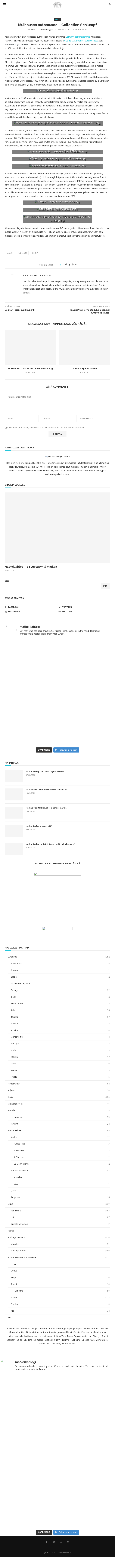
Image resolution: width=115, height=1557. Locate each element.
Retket (59, 1230)
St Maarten (62, 1150)
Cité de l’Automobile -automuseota (81, 40)
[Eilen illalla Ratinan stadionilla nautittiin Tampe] (84, 652)
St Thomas (62, 1157)
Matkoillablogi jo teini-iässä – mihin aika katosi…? (50, 844)
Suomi (60, 1297)
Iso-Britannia (60, 1003)
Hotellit (24, 1332)
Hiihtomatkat (59, 1083)
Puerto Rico (62, 1143)
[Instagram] (61, 1542)
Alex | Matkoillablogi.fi (42, 29)
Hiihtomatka (14, 1332)
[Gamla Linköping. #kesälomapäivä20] (84, 668)
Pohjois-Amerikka (60, 1170)
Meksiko (62, 1177)
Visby (58, 1343)
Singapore (60, 1197)
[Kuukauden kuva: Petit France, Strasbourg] (30, 347)
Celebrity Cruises (47, 1328)
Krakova (85, 1332)
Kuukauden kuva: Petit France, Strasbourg (30, 368)
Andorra (60, 970)
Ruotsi (60, 1284)
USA (62, 1183)
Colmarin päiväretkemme (78, 36)
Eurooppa (59, 956)
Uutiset (60, 1217)
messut (42, 1336)
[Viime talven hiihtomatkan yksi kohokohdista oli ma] (31, 645)
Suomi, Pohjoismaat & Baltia (59, 1257)
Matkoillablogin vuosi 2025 (39, 826)
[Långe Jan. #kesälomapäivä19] (31, 743)
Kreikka (60, 1023)
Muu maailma (59, 1130)
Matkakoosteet (59, 1103)
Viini (59, 1317)
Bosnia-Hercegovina (60, 983)
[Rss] (68, 1542)
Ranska (35, 253)
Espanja (60, 990)
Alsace (9, 253)
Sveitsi (60, 1070)
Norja (60, 1277)
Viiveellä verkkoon (60, 1224)
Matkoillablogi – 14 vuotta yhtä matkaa (31, 566)
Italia (60, 1010)
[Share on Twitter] (69, 264)
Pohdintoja (60, 1210)
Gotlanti (95, 1328)
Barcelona (26, 1328)
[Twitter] (54, 1542)
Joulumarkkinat (65, 1332)
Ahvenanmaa (13, 1328)
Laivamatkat (60, 1117)
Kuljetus (59, 1090)
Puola (60, 1050)
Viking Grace (102, 1339)
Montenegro (60, 1036)
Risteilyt (60, 1123)
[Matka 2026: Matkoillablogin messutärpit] (14, 813)
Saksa (60, 1063)
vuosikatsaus (68, 1343)
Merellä (59, 1110)
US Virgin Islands (62, 1163)
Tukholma (62, 1290)
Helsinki (104, 1328)
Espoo (79, 1328)
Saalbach (11, 1339)
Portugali (60, 1043)
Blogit (35, 1328)
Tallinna (65, 1339)
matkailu (19, 1336)
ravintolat (86, 1336)
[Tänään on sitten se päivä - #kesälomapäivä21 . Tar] (31, 704)
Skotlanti (49, 1339)
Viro (60, 1310)
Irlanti (60, 996)
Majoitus (60, 1244)
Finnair (87, 1328)
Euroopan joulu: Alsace (84, 368)
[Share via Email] (76, 264)
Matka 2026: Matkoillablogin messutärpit (46, 808)
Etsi (7, 580)
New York (61, 1336)
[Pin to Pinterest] (73, 264)
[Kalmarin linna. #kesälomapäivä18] (84, 743)
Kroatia (60, 1030)
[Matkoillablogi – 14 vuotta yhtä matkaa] (57, 527)
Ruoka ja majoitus (59, 1237)
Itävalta (60, 1016)
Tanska (60, 1304)
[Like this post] (62, 264)
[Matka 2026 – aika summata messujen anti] (14, 794)
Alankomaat (60, 963)
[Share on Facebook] (66, 264)
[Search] (110, 4)
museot (51, 1336)
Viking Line (44, 1343)
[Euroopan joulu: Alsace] (84, 347)
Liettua (60, 1270)
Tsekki (60, 1076)
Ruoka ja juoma (60, 1250)
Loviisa (10, 1336)
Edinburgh (61, 1328)
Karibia (60, 1137)
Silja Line (28, 1339)
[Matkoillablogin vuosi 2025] (14, 831)
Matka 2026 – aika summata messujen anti (46, 790)
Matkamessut (31, 1336)
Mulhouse (22, 253)
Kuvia (59, 1097)
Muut (59, 1203)
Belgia (60, 976)
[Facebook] (47, 1542)
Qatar (60, 1190)
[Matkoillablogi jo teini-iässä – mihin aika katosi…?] (14, 849)
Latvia (60, 1264)
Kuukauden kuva (98, 1332)
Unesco (85, 1339)
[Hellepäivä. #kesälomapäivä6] (14, 1377)
